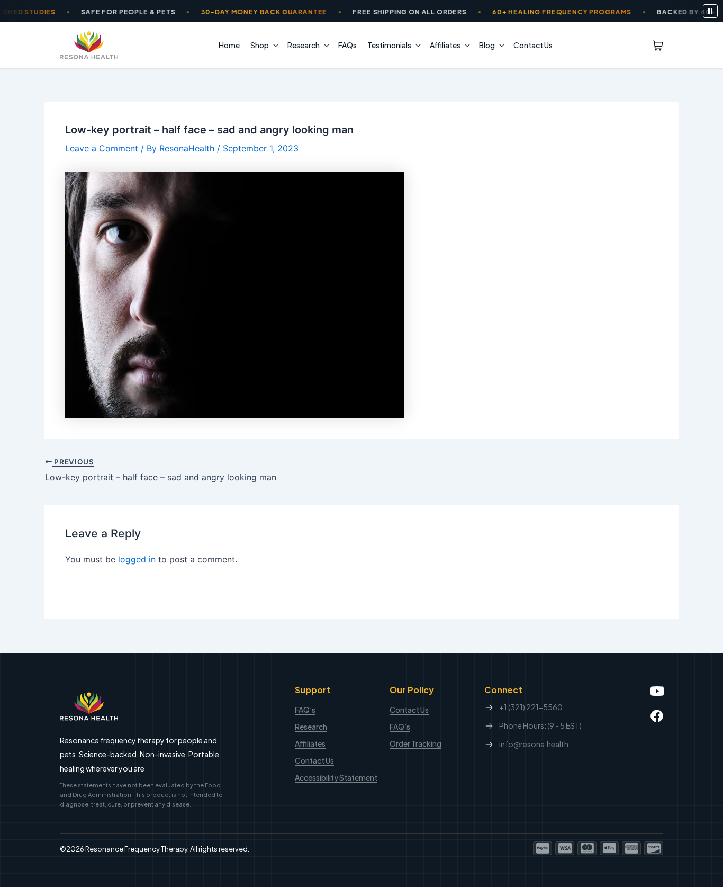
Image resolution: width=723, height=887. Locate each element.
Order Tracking (415, 743)
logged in (137, 559)
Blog (487, 45)
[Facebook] (656, 716)
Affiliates (445, 45)
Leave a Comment (101, 148)
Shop (259, 45)
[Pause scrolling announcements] (710, 11)
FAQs (347, 45)
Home (229, 45)
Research (303, 45)
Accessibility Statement (336, 777)
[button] (273, 45)
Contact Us (533, 45)
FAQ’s (305, 709)
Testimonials (389, 45)
